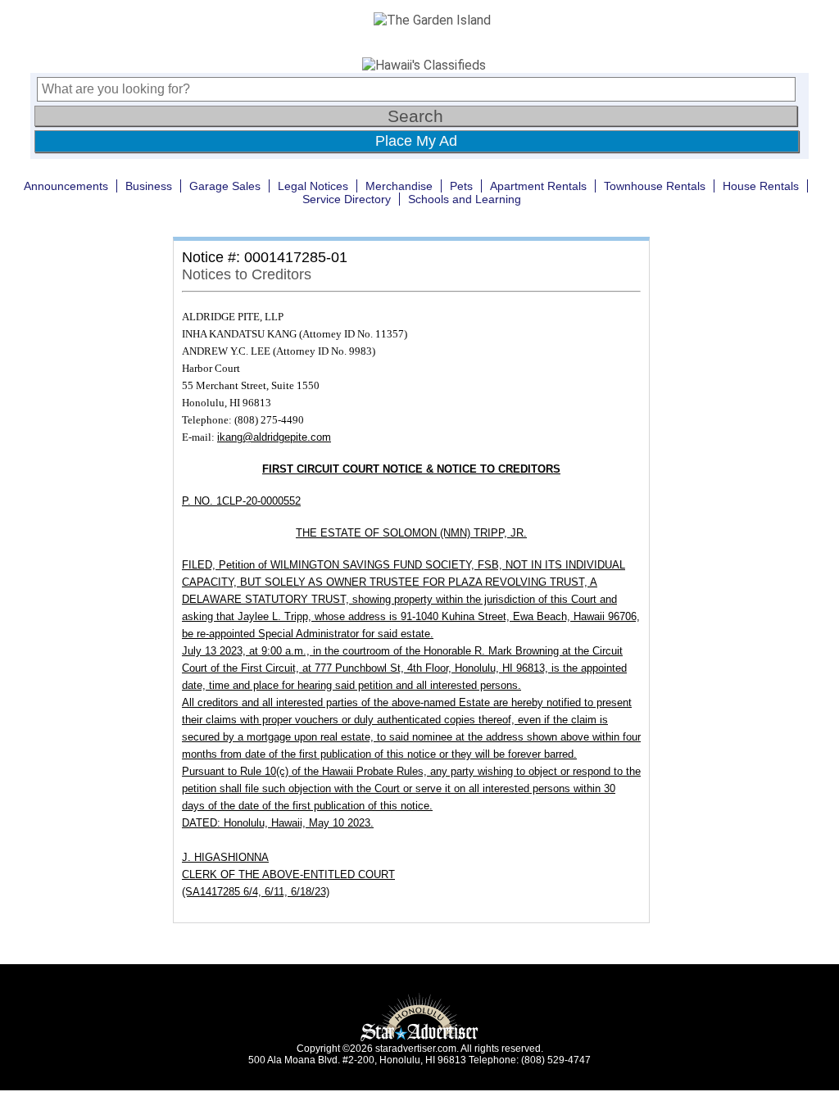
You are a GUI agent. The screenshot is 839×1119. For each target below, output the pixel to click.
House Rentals (761, 186)
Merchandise (399, 186)
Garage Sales (225, 186)
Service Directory (346, 199)
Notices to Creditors (246, 274)
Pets (461, 186)
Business (148, 186)
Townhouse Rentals (654, 186)
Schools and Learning (464, 199)
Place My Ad (416, 141)
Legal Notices (313, 186)
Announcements (66, 186)
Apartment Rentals (538, 186)
